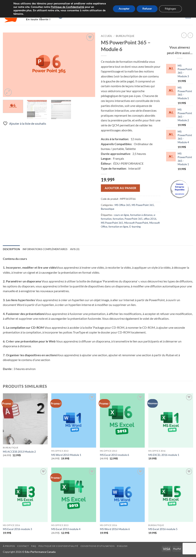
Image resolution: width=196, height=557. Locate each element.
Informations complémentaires (45, 249)
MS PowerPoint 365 (143, 205)
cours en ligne (121, 214)
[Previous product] (190, 35)
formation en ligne (118, 226)
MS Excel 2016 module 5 (162, 529)
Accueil (106, 35)
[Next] (88, 64)
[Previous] (9, 64)
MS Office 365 (123, 205)
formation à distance (141, 214)
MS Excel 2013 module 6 (114, 454)
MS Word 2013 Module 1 (66, 454)
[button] (8, 92)
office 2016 (150, 218)
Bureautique (125, 35)
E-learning (135, 226)
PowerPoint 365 (134, 218)
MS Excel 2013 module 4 (65, 529)
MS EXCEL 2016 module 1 (163, 454)
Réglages (170, 9)
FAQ (33, 546)
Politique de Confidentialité (67, 7)
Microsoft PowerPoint (136, 222)
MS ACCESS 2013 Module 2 (19, 451)
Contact (23, 546)
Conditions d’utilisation (98, 546)
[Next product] (184, 35)
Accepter (124, 9)
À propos (9, 546)
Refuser (147, 9)
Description (11, 249)
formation (118, 218)
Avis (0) (74, 249)
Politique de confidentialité (58, 546)
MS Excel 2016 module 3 (17, 529)
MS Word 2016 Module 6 (115, 529)
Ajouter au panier (120, 188)
